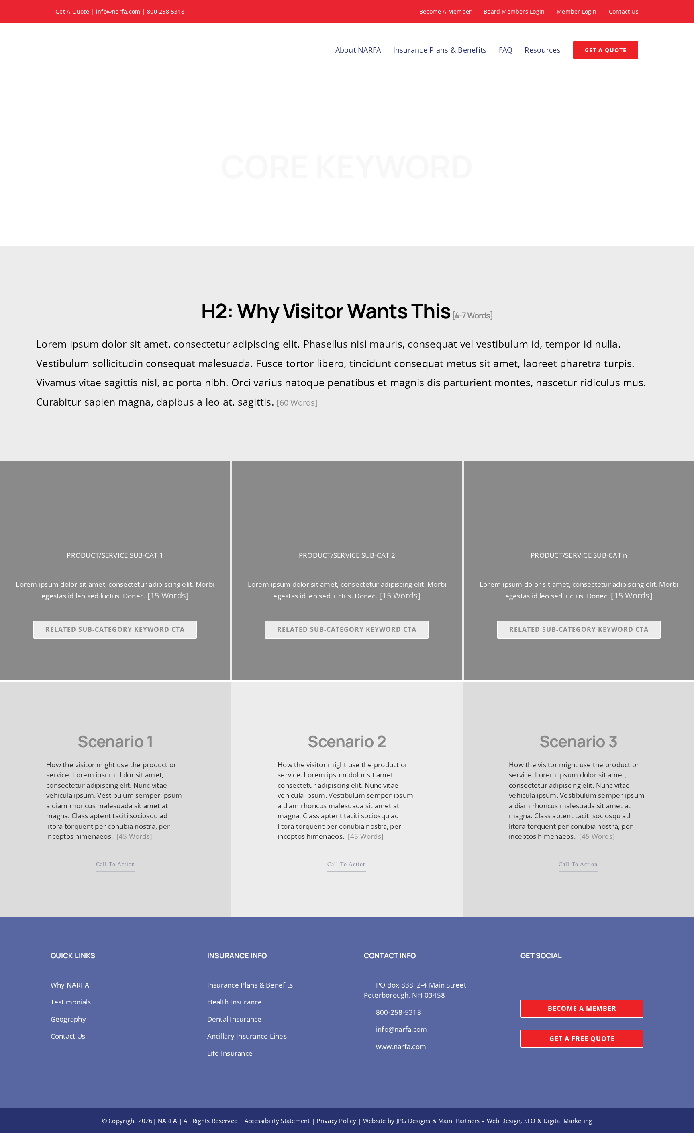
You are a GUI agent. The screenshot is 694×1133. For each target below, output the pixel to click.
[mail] (574, 984)
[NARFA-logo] (83, 32)
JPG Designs (413, 1121)
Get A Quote (72, 11)
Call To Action (115, 864)
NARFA (167, 1121)
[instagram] (535, 984)
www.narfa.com (401, 1046)
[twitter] (522, 984)
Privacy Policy (336, 1121)
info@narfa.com (118, 11)
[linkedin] (561, 984)
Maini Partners (459, 1121)
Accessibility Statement (277, 1121)
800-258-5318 (165, 11)
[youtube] (548, 984)
